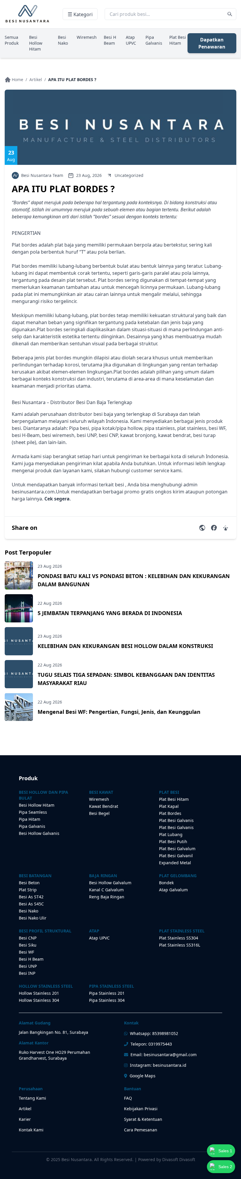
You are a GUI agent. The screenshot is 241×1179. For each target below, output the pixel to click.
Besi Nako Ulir (32, 918)
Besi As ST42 (31, 897)
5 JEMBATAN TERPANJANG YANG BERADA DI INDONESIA (110, 613)
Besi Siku (27, 945)
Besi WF (26, 952)
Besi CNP (27, 938)
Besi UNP (28, 966)
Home (17, 79)
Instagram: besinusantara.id (158, 1065)
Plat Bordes (170, 813)
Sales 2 (225, 1166)
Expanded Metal (175, 862)
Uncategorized (129, 175)
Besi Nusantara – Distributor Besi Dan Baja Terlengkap (72, 402)
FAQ (128, 1098)
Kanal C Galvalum (106, 889)
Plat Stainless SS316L (179, 945)
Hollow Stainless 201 (39, 993)
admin (190, 484)
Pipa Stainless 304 (107, 1000)
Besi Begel (99, 813)
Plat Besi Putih (173, 841)
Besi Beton (29, 882)
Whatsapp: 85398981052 (154, 1033)
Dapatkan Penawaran (211, 43)
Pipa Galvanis (153, 40)
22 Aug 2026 (50, 603)
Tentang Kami (32, 1098)
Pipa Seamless (33, 812)
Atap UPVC (131, 40)
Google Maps (142, 1075)
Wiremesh (87, 37)
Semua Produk (12, 40)
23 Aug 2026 (50, 566)
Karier (25, 1119)
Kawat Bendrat (103, 806)
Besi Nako (63, 40)
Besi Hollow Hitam (35, 43)
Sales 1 (225, 1150)
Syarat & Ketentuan (143, 1119)
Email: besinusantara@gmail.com (163, 1054)
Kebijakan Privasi (141, 1108)
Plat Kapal (169, 806)
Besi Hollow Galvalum (110, 882)
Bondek (166, 882)
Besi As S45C (31, 904)
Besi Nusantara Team (42, 175)
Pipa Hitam (29, 819)
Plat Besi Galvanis (176, 820)
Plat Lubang (171, 834)
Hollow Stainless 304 (39, 1000)
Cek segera (57, 498)
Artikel (35, 79)
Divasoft (187, 1159)
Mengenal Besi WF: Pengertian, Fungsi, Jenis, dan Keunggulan (119, 711)
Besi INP (27, 973)
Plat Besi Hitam (177, 40)
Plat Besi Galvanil (176, 855)
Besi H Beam (110, 40)
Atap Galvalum (173, 889)
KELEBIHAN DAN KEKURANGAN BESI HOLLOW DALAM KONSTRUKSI (125, 645)
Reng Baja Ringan (106, 897)
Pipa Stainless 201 (107, 993)
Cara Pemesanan (140, 1130)
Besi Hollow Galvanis (39, 833)
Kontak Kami (31, 1130)
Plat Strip (28, 889)
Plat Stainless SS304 (178, 938)
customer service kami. (157, 470)
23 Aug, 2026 (89, 175)
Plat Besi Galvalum (177, 848)
